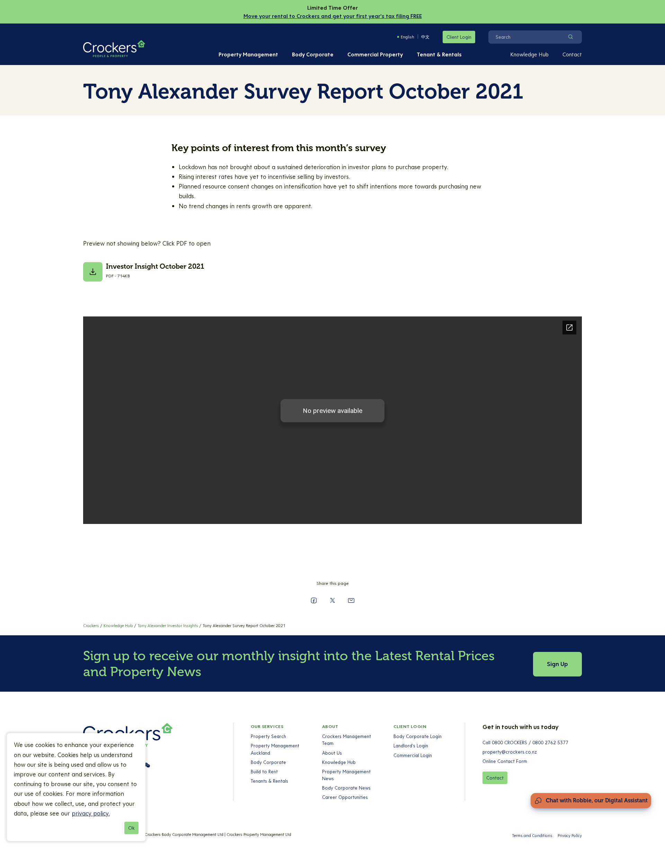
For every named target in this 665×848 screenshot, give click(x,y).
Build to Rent (264, 771)
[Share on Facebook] (313, 600)
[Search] (570, 37)
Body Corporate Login (417, 736)
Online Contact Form (504, 761)
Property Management (248, 54)
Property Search (268, 736)
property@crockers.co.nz (509, 752)
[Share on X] (332, 600)
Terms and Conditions (532, 835)
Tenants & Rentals (269, 781)
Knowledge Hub (529, 54)
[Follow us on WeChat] (146, 765)
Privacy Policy (570, 835)
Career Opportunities (345, 797)
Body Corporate (313, 54)
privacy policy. (91, 813)
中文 (425, 36)
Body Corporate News (346, 788)
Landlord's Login (410, 746)
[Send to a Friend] (351, 600)
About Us (332, 753)
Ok (131, 828)
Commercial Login (412, 755)
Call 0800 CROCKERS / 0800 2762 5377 (525, 742)
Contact (572, 54)
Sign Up (557, 664)
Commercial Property (375, 54)
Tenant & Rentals (439, 54)
